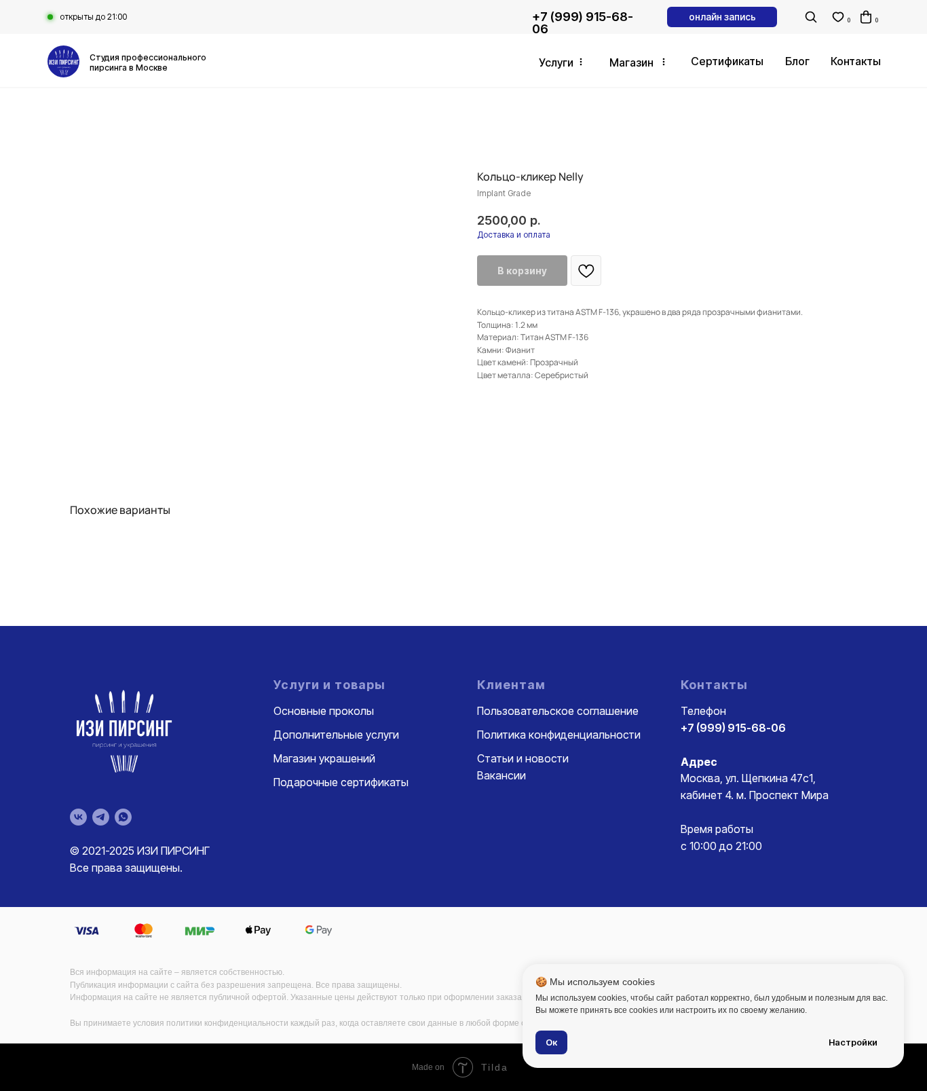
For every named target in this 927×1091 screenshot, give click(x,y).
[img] (63, 61)
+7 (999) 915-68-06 (582, 23)
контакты (856, 61)
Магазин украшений (324, 758)
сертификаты (727, 61)
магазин (631, 62)
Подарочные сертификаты (341, 782)
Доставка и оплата (513, 234)
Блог (797, 61)
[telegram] (100, 817)
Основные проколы (323, 711)
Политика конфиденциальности (559, 734)
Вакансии (501, 775)
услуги (556, 62)
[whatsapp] (123, 817)
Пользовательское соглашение (558, 711)
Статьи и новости (523, 758)
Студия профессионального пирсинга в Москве (148, 62)
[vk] (78, 817)
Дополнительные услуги (336, 734)
